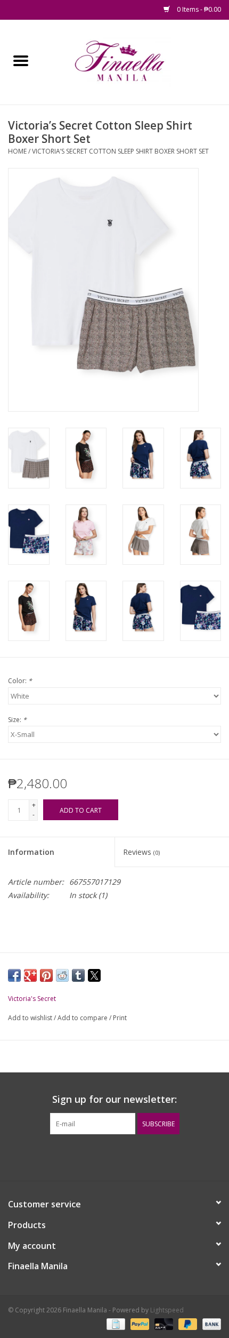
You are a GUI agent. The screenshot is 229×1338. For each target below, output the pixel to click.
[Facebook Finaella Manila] (104, 1156)
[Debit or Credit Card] (163, 1323)
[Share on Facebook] (14, 975)
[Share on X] (94, 975)
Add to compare (83, 1017)
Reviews (141, 852)
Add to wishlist (31, 1017)
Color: (20, 680)
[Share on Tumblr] (78, 975)
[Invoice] (114, 1323)
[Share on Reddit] (62, 975)
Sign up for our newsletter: (114, 1099)
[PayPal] (139, 1323)
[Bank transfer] (210, 1323)
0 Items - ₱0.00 (198, 9)
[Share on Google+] (30, 975)
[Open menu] (21, 60)
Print (120, 1017)
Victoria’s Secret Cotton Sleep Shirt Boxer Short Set (120, 151)
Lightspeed (167, 1310)
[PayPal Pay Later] (187, 1323)
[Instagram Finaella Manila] (124, 1156)
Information (31, 852)
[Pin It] (46, 975)
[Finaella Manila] (135, 61)
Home (17, 151)
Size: (17, 719)
